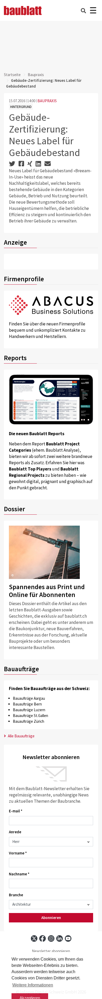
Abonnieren (51, 917)
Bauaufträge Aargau (29, 698)
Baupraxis (36, 74)
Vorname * (18, 853)
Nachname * (19, 873)
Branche (16, 894)
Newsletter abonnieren (51, 951)
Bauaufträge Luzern (29, 709)
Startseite (12, 74)
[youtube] (68, 938)
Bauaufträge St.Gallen (30, 715)
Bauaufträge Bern (27, 704)
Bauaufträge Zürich (28, 721)
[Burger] (93, 10)
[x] (34, 938)
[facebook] (42, 938)
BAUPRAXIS (47, 100)
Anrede (15, 831)
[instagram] (51, 938)
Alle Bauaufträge (21, 735)
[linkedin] (59, 938)
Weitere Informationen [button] (32, 985)
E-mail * (15, 810)
